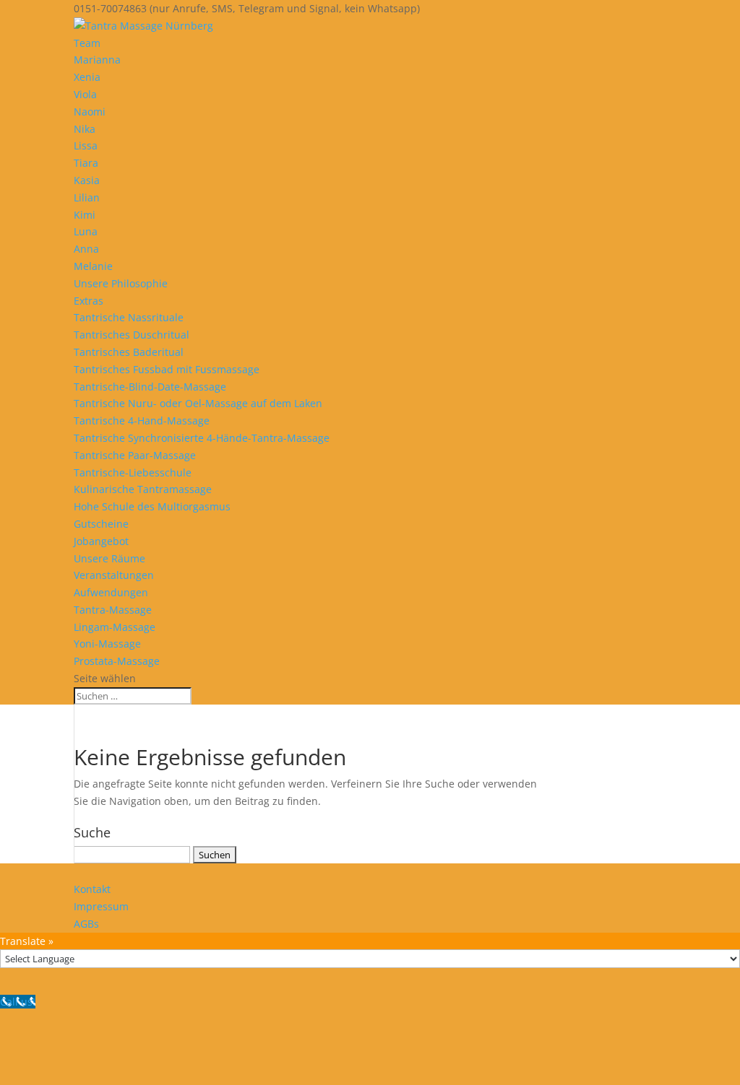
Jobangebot (101, 541)
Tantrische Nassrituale (129, 317)
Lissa (86, 145)
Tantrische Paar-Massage (135, 455)
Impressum (101, 906)
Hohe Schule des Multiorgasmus (152, 506)
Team (87, 43)
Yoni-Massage (107, 643)
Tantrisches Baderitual (129, 352)
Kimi (84, 215)
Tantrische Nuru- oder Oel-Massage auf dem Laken (198, 403)
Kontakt (92, 889)
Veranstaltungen (114, 575)
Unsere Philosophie (121, 283)
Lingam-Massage (114, 627)
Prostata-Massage (117, 661)
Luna (86, 231)
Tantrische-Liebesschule (133, 472)
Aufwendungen (111, 592)
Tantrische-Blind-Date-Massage (150, 386)
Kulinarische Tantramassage (143, 489)
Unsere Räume (109, 558)
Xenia (87, 77)
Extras (88, 301)
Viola (85, 94)
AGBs (86, 924)
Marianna (97, 59)
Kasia (87, 180)
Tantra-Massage (113, 609)
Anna (86, 249)
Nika (84, 129)
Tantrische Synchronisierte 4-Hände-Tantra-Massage (202, 438)
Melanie (93, 266)
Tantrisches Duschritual (131, 334)
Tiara (86, 163)
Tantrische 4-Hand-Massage (142, 420)
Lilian (87, 197)
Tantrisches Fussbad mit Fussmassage (166, 369)
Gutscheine (101, 524)
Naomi (90, 111)
